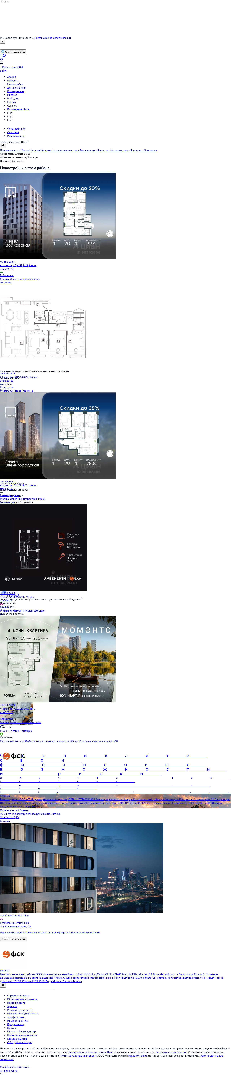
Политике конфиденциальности (78, 1055)
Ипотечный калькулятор (21, 1031)
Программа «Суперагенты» (23, 1013)
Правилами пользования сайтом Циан (90, 1052)
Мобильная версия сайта (14, 1067)
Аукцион (12, 1006)
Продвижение (15, 1024)
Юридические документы (22, 999)
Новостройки (15, 84)
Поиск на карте (16, 1002)
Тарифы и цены (16, 1017)
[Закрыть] (2, 42)
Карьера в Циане (17, 1038)
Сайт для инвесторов (19, 1042)
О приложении (9, 1070)
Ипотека (12, 94)
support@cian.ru (137, 1055)
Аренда (11, 76)
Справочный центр (18, 995)
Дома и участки (16, 87)
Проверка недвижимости (22, 1035)
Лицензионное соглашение (171, 1052)
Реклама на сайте (17, 1020)
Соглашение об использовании (52, 37)
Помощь (12, 1028)
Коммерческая (15, 91)
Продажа (12, 80)
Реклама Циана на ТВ (19, 1010)
